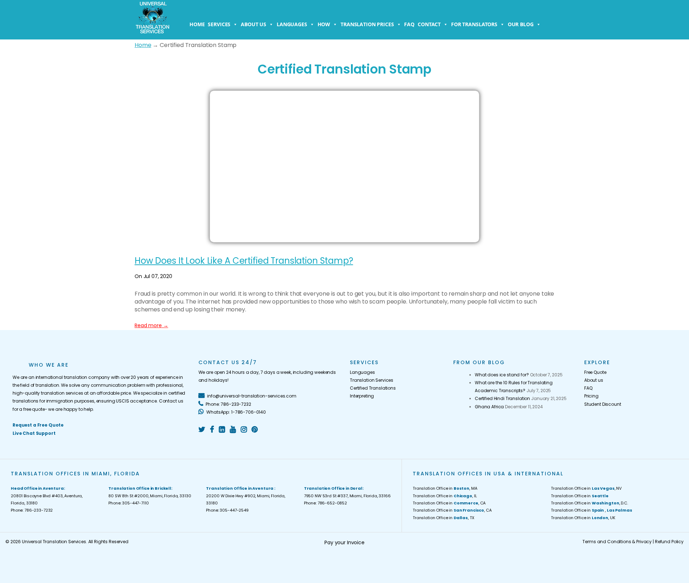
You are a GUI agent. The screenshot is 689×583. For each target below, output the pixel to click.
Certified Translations (373, 388)
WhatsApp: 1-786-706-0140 (235, 412)
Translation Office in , (591, 510)
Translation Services (371, 380)
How (324, 24)
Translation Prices (367, 24)
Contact (429, 24)
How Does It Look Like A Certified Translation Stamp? (244, 261)
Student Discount (602, 404)
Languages (292, 24)
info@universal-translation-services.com (251, 396)
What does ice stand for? (502, 375)
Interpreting (362, 396)
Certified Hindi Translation (502, 398)
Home (197, 24)
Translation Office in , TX (443, 518)
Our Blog (521, 24)
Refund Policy (669, 542)
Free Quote (595, 372)
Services (219, 24)
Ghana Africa (489, 407)
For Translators (474, 24)
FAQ (409, 24)
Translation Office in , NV (586, 488)
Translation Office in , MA (445, 488)
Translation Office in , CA (449, 503)
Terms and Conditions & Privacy (617, 542)
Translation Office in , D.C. (589, 503)
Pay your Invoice (344, 542)
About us (253, 24)
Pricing (591, 396)
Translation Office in (580, 496)
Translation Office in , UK (583, 518)
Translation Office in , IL (445, 496)
